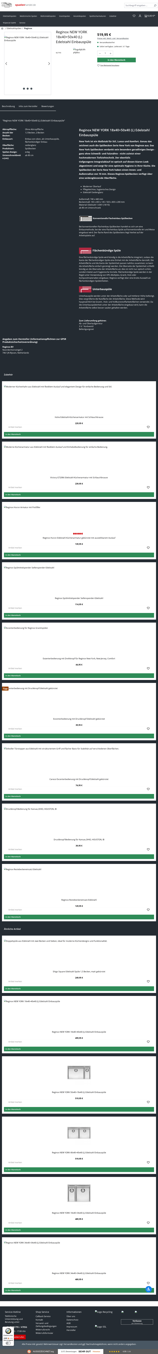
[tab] (8, 106)
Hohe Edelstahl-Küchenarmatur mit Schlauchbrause (79, 417)
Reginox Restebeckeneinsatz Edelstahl (79, 900)
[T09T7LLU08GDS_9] (27, 63)
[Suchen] (155, 5)
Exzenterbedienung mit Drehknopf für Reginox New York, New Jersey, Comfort (79, 658)
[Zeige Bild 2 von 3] (28, 89)
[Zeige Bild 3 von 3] (31, 89)
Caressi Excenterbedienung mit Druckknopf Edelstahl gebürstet (79, 779)
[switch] (8, 1343)
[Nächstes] (49, 63)
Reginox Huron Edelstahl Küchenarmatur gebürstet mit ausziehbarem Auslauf (79, 538)
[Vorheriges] (6, 63)
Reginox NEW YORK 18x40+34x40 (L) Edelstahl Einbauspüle (79, 1213)
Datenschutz (72, 1319)
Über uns (71, 1316)
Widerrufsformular (44, 1333)
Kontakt (39, 1319)
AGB (68, 1323)
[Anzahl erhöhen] (110, 53)
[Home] (2, 28)
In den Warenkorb (116, 60)
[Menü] (12, 1328)
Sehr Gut (85, 1351)
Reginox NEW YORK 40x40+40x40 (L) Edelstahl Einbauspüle (79, 1152)
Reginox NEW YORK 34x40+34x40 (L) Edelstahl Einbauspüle (79, 1273)
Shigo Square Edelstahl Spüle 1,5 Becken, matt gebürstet (79, 971)
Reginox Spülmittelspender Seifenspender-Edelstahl (79, 598)
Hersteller (71, 1330)
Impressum (72, 1326)
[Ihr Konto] (140, 15)
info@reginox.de (10, 358)
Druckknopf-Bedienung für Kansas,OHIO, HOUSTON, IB (79, 839)
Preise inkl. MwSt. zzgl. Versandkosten (113, 38)
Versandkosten (71, 1344)
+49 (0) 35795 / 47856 (16, 1327)
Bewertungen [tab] (47, 106)
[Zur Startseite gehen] (18, 5)
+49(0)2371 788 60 (10, 355)
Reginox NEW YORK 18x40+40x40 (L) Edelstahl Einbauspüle (79, 1032)
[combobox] (138, 5)
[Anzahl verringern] (99, 53)
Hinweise (96, 1351)
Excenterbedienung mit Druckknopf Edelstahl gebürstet (79, 719)
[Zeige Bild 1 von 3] (24, 89)
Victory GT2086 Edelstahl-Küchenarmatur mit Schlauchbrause (79, 477)
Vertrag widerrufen (15, 1337)
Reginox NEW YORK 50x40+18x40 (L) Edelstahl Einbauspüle (79, 1092)
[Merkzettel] (134, 15)
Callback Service (43, 1316)
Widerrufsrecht (43, 1329)
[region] (27, 63)
